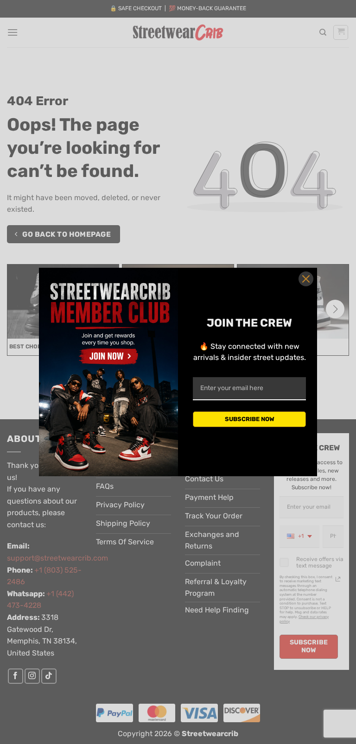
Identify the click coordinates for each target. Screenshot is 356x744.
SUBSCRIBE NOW (249, 419)
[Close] (306, 279)
